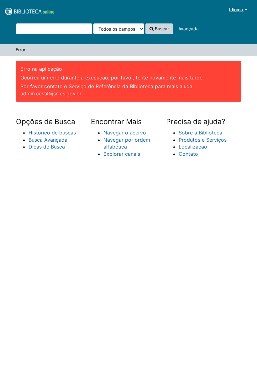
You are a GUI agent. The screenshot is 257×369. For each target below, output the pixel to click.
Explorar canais (121, 154)
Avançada (188, 28)
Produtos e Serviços (203, 140)
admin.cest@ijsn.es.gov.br (50, 93)
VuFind (20, 9)
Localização (193, 147)
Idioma (236, 9)
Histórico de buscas (52, 132)
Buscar (161, 28)
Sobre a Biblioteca (200, 132)
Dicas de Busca (47, 147)
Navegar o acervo (124, 132)
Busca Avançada (48, 140)
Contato (188, 154)
